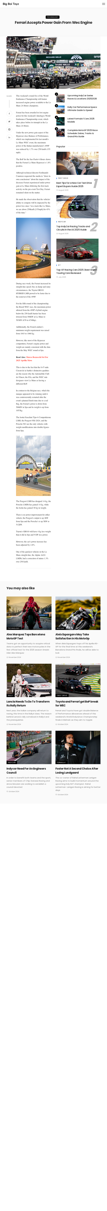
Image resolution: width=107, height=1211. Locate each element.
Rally (10, 695)
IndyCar (62, 222)
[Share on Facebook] (9, 114)
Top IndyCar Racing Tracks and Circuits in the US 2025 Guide (73, 228)
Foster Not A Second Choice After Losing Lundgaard (76, 770)
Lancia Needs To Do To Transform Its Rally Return (28, 703)
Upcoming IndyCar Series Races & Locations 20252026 (82, 97)
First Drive (63, 178)
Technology (52, 17)
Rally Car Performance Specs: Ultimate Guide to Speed (82, 109)
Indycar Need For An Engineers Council (26, 770)
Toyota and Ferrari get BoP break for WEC (76, 703)
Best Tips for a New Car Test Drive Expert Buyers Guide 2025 (74, 184)
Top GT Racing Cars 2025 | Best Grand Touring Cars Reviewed (76, 271)
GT (59, 265)
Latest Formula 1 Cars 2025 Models (80, 120)
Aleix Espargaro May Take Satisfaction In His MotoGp (72, 636)
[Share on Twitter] (9, 122)
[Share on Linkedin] (9, 138)
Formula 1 (61, 762)
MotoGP (60, 628)
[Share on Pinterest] (9, 130)
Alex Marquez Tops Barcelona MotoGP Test (26, 636)
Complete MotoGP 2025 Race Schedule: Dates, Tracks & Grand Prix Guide (82, 133)
